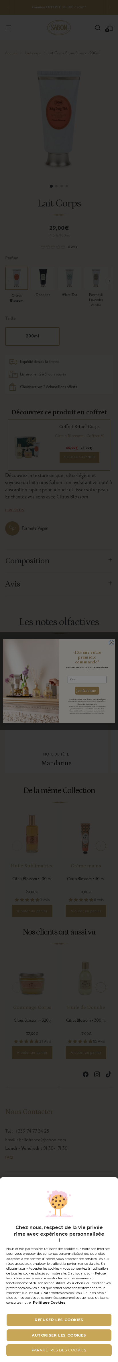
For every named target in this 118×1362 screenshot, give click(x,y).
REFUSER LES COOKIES (59, 1320)
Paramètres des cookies (59, 1350)
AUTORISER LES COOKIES (59, 1335)
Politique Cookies (49, 1303)
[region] (59, 1269)
